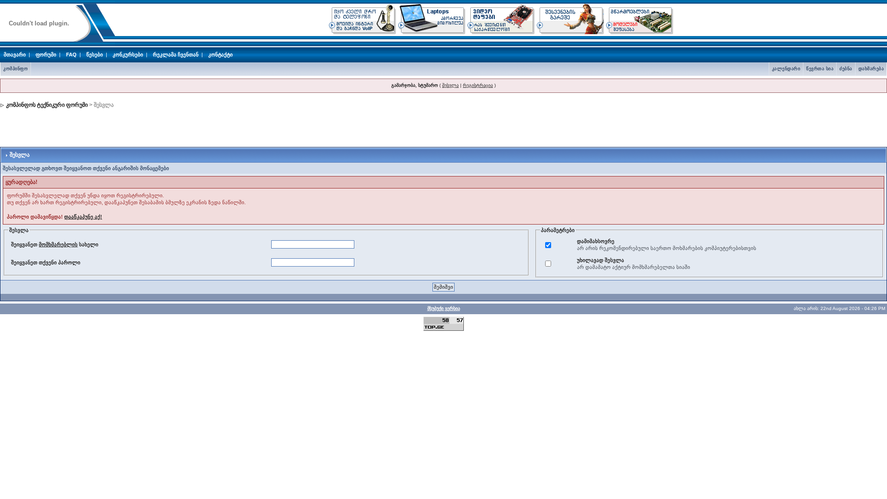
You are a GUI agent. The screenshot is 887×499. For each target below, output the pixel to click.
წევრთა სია (819, 68)
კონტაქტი (220, 54)
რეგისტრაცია (478, 85)
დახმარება (871, 68)
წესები (94, 54)
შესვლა (450, 85)
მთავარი (15, 54)
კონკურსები (128, 54)
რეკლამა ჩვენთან (176, 54)
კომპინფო (15, 68)
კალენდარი (786, 68)
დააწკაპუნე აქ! (83, 216)
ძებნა (845, 68)
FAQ (71, 54)
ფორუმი (46, 54)
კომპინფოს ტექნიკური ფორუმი (47, 105)
